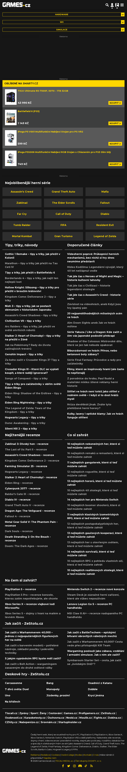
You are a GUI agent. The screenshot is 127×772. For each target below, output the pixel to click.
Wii (62, 22)
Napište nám (50, 758)
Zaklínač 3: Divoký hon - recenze (26, 443)
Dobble (93, 689)
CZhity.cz (11, 722)
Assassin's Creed (22, 191)
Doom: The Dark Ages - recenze (26, 546)
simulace (61, 29)
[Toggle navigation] (122, 5)
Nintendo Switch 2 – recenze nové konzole (96, 589)
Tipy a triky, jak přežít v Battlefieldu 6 (30, 272)
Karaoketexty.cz (35, 717)
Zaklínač (22, 202)
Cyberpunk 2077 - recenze (23, 488)
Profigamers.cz (89, 713)
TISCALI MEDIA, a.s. (64, 761)
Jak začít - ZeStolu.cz (24, 623)
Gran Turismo (63, 236)
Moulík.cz (85, 717)
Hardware (61, 14)
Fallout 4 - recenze (17, 516)
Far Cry (22, 214)
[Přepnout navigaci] (112, 5)
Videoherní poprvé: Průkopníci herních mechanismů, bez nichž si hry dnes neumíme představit (93, 258)
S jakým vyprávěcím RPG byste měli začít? (33, 658)
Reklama (35, 755)
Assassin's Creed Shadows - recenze (29, 455)
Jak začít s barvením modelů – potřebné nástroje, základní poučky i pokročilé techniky (32, 649)
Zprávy (23, 713)
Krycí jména (96, 695)
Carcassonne (13, 683)
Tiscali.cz (11, 713)
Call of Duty (63, 214)
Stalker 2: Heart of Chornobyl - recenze (31, 477)
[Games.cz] (16, 5)
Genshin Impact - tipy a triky (24, 354)
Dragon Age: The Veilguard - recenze (30, 510)
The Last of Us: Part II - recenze (26, 449)
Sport (34, 713)
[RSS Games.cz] (91, 766)
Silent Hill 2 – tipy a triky (21, 428)
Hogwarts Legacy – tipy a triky (25, 417)
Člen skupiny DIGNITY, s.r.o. (88, 761)
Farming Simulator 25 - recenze (26, 466)
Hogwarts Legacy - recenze (23, 471)
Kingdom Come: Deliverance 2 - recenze (32, 460)
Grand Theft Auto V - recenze (25, 505)
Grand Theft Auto (63, 191)
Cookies (55, 755)
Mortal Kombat (22, 236)
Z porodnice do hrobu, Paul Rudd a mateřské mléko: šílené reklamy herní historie (92, 382)
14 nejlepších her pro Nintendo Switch (92, 499)
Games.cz (70, 713)
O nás (96, 755)
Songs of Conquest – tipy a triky (26, 378)
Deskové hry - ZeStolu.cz (27, 674)
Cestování (55, 713)
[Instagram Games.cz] (74, 766)
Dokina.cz (114, 717)
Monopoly (53, 689)
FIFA (63, 225)
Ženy (43, 713)
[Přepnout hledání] (107, 5)
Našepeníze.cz (29, 722)
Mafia (105, 191)
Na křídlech (12, 701)
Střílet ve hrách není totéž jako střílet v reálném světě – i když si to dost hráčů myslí (93, 395)
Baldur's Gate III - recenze (22, 494)
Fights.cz (100, 717)
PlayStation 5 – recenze (20, 589)
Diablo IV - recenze (18, 499)
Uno (7, 695)
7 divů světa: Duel (17, 689)
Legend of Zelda (105, 236)
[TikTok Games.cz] (85, 766)
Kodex (79, 755)
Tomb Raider (22, 225)
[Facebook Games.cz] (63, 766)
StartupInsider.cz (69, 722)
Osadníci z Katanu (100, 683)
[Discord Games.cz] (80, 766)
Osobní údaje (67, 755)
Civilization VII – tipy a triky (23, 320)
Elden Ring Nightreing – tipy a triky (28, 402)
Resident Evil (105, 225)
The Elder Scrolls (63, 202)
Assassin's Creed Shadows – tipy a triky (31, 315)
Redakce (45, 755)
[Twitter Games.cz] (68, 766)
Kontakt (88, 755)
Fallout (104, 202)
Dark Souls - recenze (19, 531)
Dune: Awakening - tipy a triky (25, 423)
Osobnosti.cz (13, 717)
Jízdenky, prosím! (58, 695)
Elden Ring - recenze (19, 482)
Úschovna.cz (56, 717)
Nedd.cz (71, 717)
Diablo (105, 214)
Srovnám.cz (48, 722)
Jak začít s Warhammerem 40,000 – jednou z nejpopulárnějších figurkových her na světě (31, 636)
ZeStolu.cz (108, 713)
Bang (49, 683)
